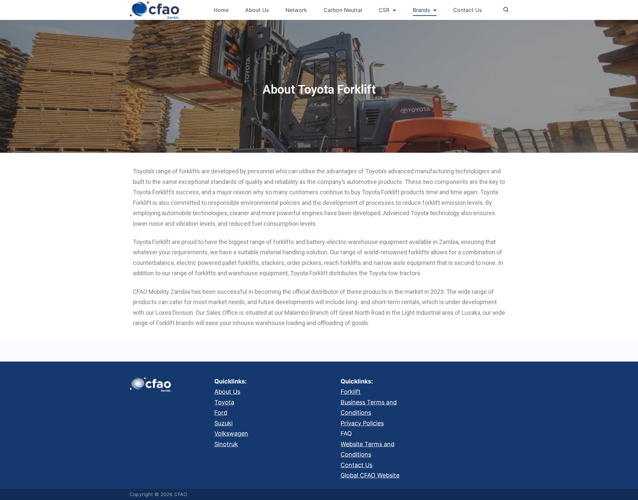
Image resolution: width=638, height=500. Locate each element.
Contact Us (467, 10)
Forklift (351, 391)
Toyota (224, 402)
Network (296, 10)
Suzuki (223, 423)
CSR (384, 10)
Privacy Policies (362, 423)
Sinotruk (226, 444)
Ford (220, 412)
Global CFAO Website (370, 475)
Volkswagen (231, 433)
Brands (421, 10)
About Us (257, 10)
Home (221, 10)
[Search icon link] (504, 10)
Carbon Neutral (343, 10)
